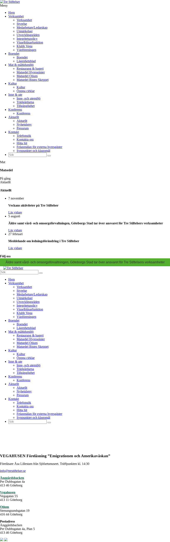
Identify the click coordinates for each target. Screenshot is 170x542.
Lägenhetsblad (26, 61)
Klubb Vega (24, 46)
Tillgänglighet (26, 106)
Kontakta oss (25, 139)
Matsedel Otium (27, 76)
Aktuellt (13, 117)
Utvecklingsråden (28, 35)
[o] (49, 155)
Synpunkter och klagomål (33, 150)
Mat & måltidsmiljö (21, 65)
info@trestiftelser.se (13, 471)
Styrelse (22, 24)
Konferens (15, 109)
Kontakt (13, 132)
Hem (11, 12)
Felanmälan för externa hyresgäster (39, 147)
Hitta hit (22, 143)
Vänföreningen (26, 50)
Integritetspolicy (27, 38)
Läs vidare (15, 212)
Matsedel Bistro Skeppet (33, 79)
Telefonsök (24, 135)
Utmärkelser (25, 31)
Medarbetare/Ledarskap (32, 27)
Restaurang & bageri (30, 68)
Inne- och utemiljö (28, 98)
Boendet (13, 53)
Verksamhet (16, 16)
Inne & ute (15, 94)
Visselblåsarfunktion (30, 42)
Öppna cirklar (26, 91)
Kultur (12, 83)
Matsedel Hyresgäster (31, 72)
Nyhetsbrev (24, 124)
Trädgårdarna (25, 102)
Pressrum (23, 128)
